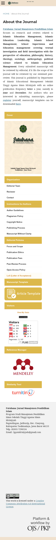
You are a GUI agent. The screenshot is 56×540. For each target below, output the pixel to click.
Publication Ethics (15, 252)
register (7, 100)
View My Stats (23, 312)
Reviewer (11, 192)
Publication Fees (14, 258)
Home (6, 13)
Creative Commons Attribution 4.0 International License (25, 503)
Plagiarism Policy (15, 216)
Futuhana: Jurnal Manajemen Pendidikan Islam (28, 29)
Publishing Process (16, 228)
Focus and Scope (15, 246)
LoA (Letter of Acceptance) (19, 276)
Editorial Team (13, 186)
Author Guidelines (15, 210)
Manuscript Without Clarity (19, 234)
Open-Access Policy (16, 270)
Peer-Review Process (16, 264)
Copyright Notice (14, 222)
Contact (10, 197)
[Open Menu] (3, 3)
